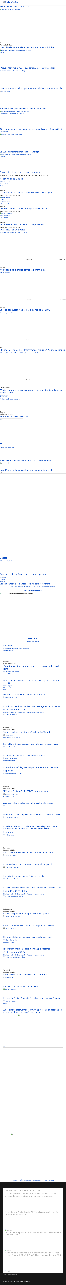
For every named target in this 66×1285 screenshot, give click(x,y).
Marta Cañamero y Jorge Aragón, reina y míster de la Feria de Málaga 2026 (31, 391)
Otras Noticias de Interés (12, 229)
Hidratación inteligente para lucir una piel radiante (26, 948)
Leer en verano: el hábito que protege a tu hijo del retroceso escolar (31, 88)
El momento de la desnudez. (14, 416)
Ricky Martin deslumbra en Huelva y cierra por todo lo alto (27, 470)
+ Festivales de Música (11, 178)
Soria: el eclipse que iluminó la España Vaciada (27, 732)
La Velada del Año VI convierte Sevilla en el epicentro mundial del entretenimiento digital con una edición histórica (31, 827)
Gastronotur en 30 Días (15, 709)
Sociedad (8, 645)
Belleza (3, 557)
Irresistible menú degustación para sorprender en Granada (30, 767)
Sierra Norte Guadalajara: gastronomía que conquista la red (30, 744)
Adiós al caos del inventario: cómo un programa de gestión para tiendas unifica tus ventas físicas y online (32, 1010)
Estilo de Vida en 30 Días (16, 890)
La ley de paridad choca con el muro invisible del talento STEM (32, 887)
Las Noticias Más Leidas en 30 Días (22, 1190)
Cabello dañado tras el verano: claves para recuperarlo (25, 583)
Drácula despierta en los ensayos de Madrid (20, 172)
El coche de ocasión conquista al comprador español (27, 864)
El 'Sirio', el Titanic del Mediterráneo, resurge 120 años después (32, 349)
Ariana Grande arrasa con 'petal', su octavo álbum (25, 460)
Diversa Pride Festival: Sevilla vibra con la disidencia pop (26, 192)
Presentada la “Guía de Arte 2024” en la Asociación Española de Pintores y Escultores (32, 1213)
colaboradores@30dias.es (10, 1274)
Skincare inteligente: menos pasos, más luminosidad (27, 937)
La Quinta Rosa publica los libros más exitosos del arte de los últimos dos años (33, 1233)
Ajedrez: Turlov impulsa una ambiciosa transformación (28, 803)
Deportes (8, 770)
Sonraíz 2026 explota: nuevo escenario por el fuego (23, 108)
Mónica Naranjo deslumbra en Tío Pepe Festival (22, 224)
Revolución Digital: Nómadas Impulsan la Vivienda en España (31, 998)
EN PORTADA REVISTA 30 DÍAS (15, 6)
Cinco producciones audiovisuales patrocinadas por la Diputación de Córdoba (31, 130)
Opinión (4, 395)
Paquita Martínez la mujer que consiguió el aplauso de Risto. (28, 68)
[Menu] (61, 2)
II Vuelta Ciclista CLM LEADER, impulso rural (25, 791)
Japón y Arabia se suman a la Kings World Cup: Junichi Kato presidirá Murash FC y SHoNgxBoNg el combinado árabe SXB (33, 1253)
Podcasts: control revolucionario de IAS (21, 986)
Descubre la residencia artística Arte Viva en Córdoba (27, 47)
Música (3, 443)
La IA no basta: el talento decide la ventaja (19, 151)
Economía (8, 831)
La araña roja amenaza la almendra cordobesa (24, 755)
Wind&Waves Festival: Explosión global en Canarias (23, 208)
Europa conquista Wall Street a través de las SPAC (25, 309)
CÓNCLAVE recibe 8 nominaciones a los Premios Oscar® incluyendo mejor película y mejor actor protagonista (30, 1194)
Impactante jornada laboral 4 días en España (24, 876)
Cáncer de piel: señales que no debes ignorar (23, 574)
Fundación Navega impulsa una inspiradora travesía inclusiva (31, 814)
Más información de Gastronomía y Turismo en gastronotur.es (23, 713)
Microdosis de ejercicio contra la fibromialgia (23, 269)
